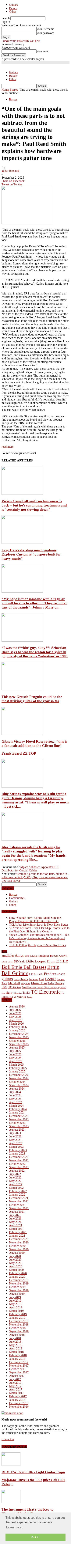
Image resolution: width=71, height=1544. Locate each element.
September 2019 (19, 1290)
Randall (25, 987)
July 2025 (15, 1051)
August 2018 (17, 1334)
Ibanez (24, 979)
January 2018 (17, 1358)
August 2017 (17, 1375)
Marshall (14, 983)
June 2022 (15, 1177)
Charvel (63, 955)
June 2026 (15, 1013)
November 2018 (19, 1324)
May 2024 (15, 1098)
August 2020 (17, 1252)
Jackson (33, 979)
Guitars (13, 4)
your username (45, 29)
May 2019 (15, 1304)
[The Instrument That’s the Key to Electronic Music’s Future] (11, 1502)
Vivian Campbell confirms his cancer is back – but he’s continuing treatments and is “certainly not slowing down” (34, 505)
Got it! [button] (35, 1537)
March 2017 (16, 1392)
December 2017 (18, 1362)
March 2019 (16, 1310)
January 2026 (17, 1030)
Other (12, 11)
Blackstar (44, 955)
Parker (51, 983)
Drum (51, 961)
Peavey (59, 983)
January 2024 (17, 1112)
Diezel (10, 962)
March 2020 (16, 1269)
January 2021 (17, 1235)
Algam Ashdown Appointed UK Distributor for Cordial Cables (30, 868)
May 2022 (15, 1180)
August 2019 (17, 1293)
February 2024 (18, 1109)
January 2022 (17, 1194)
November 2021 (19, 1201)
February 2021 (18, 1232)
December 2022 (18, 1157)
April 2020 (15, 1266)
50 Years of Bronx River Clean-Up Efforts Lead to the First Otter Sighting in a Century (39, 929)
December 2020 (18, 1239)
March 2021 (16, 1228)
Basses (13, 8)
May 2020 (15, 1263)
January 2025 (17, 1071)
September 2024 (19, 1085)
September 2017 (19, 1372)
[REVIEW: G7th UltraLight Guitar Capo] (11, 1464)
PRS (4, 987)
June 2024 (15, 1095)
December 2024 (18, 1074)
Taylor (26, 992)
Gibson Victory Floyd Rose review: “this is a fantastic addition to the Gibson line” (34, 743)
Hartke (17, 979)
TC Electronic (46, 992)
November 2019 (19, 1283)
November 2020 (19, 1242)
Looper (50, 979)
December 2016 (18, 1403)
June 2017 (15, 1382)
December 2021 (18, 1198)
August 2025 (17, 1047)
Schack (40, 987)
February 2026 (18, 1027)
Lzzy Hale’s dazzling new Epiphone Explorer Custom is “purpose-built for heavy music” (31, 554)
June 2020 (15, 1259)
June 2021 (15, 1218)
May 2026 (15, 1016)
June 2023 (15, 1136)
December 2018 (18, 1321)
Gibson (60, 974)
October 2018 (17, 1328)
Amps (19, 955)
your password (45, 33)
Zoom (29, 997)
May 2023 (15, 1139)
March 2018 (16, 1351)
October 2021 (17, 1204)
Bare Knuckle (32, 955)
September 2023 (19, 1126)
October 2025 (17, 1040)
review (33, 987)
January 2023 (17, 1153)
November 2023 (19, 1119)
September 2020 (19, 1249)
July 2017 (15, 1379)
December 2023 (18, 1115)
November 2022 (19, 1160)
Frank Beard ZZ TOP (19, 753)
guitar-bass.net (10, 170)
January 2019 (17, 1317)
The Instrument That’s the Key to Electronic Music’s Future (27, 1511)
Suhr (9, 992)
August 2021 (17, 1211)
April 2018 (15, 1348)
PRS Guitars (14, 987)
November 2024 (19, 1078)
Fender (49, 974)
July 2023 (15, 1133)
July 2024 (15, 1092)
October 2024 (17, 1081)
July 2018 (15, 1338)
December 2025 (18, 1033)
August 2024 (17, 1088)
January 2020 (17, 1276)
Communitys (16, 898)
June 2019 (15, 1300)
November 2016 (19, 1406)
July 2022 (15, 1174)
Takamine (17, 993)
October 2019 (17, 1286)
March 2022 (16, 1187)
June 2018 (15, 1341)
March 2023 (16, 1146)
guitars (7, 978)
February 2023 (18, 1150)
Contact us (8, 1439)
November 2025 (19, 1037)
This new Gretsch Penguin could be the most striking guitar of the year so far (32, 699)
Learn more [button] (13, 1527)
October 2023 (17, 1122)
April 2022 (15, 1184)
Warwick (21, 997)
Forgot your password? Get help (21, 40)
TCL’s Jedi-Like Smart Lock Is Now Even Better (38, 924)
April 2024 (15, 1102)
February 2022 (18, 1191)
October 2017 (17, 1369)
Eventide (38, 974)
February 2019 (18, 1314)
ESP (31, 974)
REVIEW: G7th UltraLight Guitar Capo (33, 1472)
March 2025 (16, 1064)
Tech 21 (12, 997)
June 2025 (15, 1054)
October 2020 (17, 1245)
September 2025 (19, 1044)
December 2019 (18, 1280)
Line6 (41, 979)
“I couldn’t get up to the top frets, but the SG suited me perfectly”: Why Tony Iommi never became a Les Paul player (35, 877)
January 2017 (17, 1399)
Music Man (39, 983)
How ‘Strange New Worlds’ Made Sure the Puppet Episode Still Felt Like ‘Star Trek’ (35, 919)
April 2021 (15, 1225)
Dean (4, 961)
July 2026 (15, 1009)
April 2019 (15, 1307)
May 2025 (15, 1057)
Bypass (54, 955)
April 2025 (15, 1061)
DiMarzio (19, 961)
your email (43, 51)
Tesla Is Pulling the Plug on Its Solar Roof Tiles (37, 945)
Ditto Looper (36, 961)
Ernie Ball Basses (28, 967)
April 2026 (15, 1020)
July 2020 (15, 1256)
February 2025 (18, 1068)
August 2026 (17, 1006)
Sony (47, 987)
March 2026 (16, 1023)
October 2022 (17, 1163)
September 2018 (19, 1331)
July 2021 (15, 1215)
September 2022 (19, 1167)
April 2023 (15, 1143)
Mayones (25, 983)
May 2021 (15, 1221)
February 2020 (18, 1273)
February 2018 (18, 1355)
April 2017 (15, 1389)
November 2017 (19, 1365)
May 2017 (15, 1386)
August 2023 (17, 1129)
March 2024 (16, 1105)
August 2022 (17, 1170)
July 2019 (15, 1297)
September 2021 (19, 1208)
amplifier (8, 955)
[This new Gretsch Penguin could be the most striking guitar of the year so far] (22, 689)
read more (7, 446)
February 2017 (18, 1396)
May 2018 (15, 1345)
